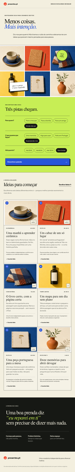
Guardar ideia (10, 259)
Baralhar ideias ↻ (65, 185)
